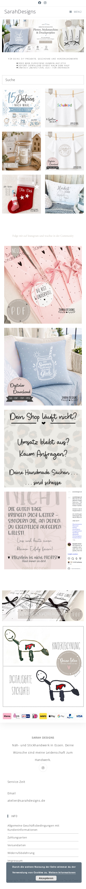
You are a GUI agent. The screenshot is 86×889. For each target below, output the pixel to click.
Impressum (15, 860)
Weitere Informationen (62, 872)
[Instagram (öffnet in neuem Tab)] (45, 3)
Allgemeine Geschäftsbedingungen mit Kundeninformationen (33, 828)
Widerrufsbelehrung (21, 853)
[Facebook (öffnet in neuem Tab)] (40, 3)
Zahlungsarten (17, 837)
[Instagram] (43, 767)
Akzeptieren (46, 878)
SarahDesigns (20, 11)
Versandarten (17, 845)
